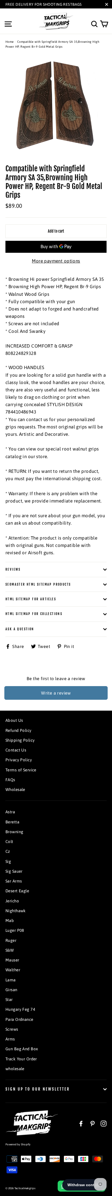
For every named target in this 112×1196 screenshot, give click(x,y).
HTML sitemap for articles (30, 599)
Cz (7, 851)
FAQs (10, 779)
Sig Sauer (14, 871)
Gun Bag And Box (21, 1048)
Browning (14, 831)
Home (9, 41)
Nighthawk (15, 910)
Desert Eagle (17, 890)
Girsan (11, 989)
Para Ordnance (19, 1019)
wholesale (14, 1068)
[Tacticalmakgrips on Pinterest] (92, 1123)
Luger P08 (14, 930)
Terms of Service (20, 770)
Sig (8, 861)
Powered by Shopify (18, 1144)
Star (9, 999)
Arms (10, 1039)
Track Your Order (21, 1059)
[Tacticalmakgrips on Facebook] (81, 1123)
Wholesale (15, 789)
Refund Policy (18, 730)
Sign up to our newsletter (37, 1089)
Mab (9, 920)
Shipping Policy (20, 740)
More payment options (56, 261)
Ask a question (19, 629)
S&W (9, 950)
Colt (9, 841)
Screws (11, 1029)
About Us (14, 720)
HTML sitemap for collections (33, 614)
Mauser (12, 960)
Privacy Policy (18, 759)
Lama (10, 980)
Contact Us (15, 750)
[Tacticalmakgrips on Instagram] (104, 1123)
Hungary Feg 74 (20, 1009)
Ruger (10, 940)
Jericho (12, 901)
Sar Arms (13, 881)
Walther (12, 969)
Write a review (56, 692)
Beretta (12, 822)
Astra (10, 811)
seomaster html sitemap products (38, 584)
